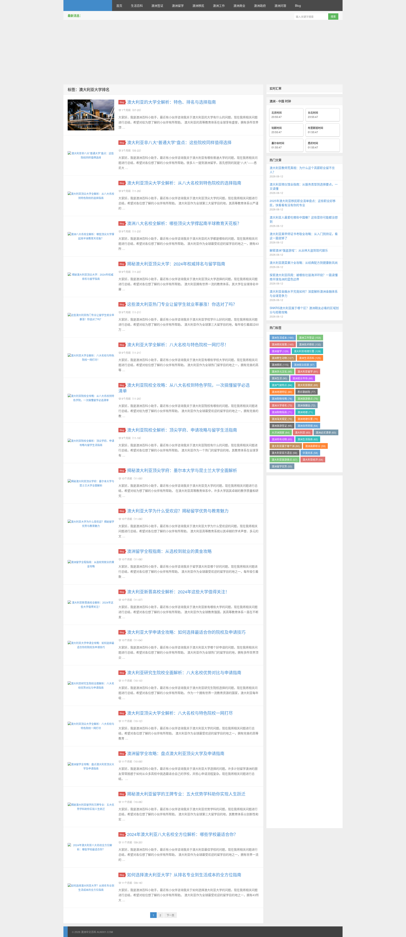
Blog (298, 5)
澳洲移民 (198, 5)
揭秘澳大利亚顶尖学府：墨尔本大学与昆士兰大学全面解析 (182, 470)
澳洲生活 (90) (279, 378)
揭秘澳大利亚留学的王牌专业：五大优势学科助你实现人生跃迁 (186, 794)
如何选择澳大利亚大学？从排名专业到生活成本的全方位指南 (184, 875)
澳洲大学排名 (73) (282, 405)
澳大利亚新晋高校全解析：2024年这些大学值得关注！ (178, 592)
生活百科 (137, 5)
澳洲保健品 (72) (306, 405)
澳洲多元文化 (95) (282, 371)
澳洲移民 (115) (280, 364)
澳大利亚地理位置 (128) (307, 351)
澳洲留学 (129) (280, 351)
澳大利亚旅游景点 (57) (284, 459)
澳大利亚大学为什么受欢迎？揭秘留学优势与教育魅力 (178, 511)
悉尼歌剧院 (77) (306, 392)
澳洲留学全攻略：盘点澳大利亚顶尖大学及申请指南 (175, 753)
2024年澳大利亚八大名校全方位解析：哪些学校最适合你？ (182, 834)
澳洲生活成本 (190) (283, 337)
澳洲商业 (239, 5)
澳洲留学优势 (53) (282, 466)
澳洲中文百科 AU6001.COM (87, 5)
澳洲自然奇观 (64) (308, 425)
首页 (119, 5)
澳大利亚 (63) (302, 432)
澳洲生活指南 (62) (308, 439)
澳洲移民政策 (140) (283, 344)
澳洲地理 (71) (305, 412)
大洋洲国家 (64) (281, 432)
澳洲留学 (178, 5)
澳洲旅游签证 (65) (282, 425)
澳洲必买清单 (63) (326, 432)
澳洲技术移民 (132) (310, 344)
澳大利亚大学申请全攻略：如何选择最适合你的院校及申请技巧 (186, 632)
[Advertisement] (203, 52)
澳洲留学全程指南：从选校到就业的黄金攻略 (169, 551)
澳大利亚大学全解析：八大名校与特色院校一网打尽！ (178, 344)
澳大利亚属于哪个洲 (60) (286, 446)
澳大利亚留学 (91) (308, 371)
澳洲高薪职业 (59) (315, 446)
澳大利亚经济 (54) (313, 459)
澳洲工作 (219, 5)
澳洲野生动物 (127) (283, 358)
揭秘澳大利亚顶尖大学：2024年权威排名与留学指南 (176, 264)
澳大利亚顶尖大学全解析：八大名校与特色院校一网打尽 (180, 713)
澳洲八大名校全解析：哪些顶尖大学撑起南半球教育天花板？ (184, 223)
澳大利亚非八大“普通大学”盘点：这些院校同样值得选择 (179, 142)
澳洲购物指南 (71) (282, 412)
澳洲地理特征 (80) (282, 392)
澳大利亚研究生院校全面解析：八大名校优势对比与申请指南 (184, 672)
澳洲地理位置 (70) (308, 419)
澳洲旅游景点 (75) (308, 398)
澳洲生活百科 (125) (310, 358)
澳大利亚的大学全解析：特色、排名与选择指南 (171, 102)
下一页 (170, 915)
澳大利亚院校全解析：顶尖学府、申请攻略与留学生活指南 (182, 430)
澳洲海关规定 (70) (282, 419)
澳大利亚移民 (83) (308, 385)
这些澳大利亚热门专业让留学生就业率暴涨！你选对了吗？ (182, 304)
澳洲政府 (260, 5)
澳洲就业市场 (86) (302, 378)
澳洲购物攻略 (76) (282, 398)
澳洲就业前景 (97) (304, 364)
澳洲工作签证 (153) (310, 337)
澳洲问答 (280, 5)
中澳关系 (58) (310, 453)
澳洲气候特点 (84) (282, 385)
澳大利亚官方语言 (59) (284, 453)
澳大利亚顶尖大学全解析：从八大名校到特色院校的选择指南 (184, 183)
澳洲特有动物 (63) (282, 439)
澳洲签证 (157, 5)
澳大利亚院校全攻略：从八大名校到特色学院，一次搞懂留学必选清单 (184, 388)
